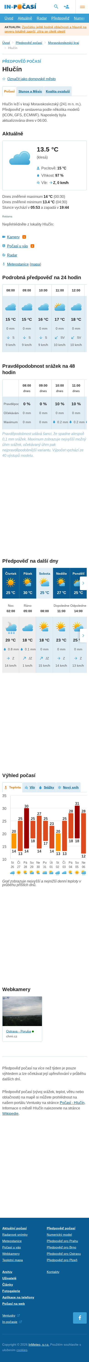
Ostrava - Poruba (18, 1031)
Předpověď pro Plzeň (62, 1260)
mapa (35, 264)
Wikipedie (10, 1114)
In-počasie (9, 1322)
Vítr (32, 787)
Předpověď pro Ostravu (64, 1253)
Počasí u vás (17, 246)
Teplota (15, 787)
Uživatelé (9, 1278)
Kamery (13, 237)
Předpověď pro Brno (61, 1247)
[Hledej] (56, 6)
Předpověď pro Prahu (62, 1241)
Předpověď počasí (29, 43)
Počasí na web (13, 1303)
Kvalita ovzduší (58, 91)
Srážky (49, 787)
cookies (21, 1350)
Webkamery (11, 1253)
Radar (42, 18)
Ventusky (8, 1315)
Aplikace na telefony (18, 1297)
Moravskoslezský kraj (63, 43)
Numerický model (59, 1234)
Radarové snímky (15, 1234)
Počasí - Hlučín (72, 1103)
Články (7, 1284)
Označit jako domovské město (31, 79)
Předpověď (60, 18)
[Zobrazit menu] (82, 7)
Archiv (7, 1272)
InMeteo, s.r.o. (39, 1344)
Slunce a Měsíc (30, 91)
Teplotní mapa (12, 1260)
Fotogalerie (11, 1291)
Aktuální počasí (14, 1228)
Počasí (9, 91)
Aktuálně (25, 18)
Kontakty (53, 1272)
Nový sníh (71, 787)
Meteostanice (18, 264)
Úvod (9, 18)
